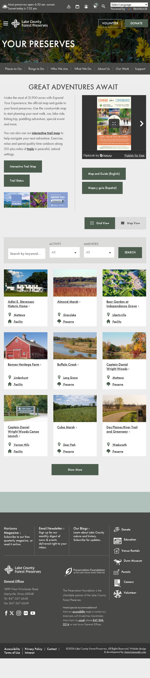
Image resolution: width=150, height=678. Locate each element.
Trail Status (17, 180)
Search (130, 252)
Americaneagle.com (135, 652)
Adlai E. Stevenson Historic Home (21, 303)
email (82, 620)
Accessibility (12, 649)
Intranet (29, 652)
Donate (136, 23)
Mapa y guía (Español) (102, 188)
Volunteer (110, 23)
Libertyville (119, 315)
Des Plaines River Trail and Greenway (122, 429)
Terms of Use (12, 652)
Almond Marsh (67, 301)
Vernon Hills (21, 445)
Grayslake (69, 315)
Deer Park (69, 445)
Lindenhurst (20, 377)
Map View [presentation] (133, 223)
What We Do (82, 69)
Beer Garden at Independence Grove (121, 303)
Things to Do (36, 69)
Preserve (68, 321)
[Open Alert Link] (69, 6)
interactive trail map (46, 133)
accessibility (78, 611)
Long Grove (70, 377)
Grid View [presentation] (102, 223)
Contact (52, 649)
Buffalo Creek (67, 364)
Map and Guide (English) (104, 174)
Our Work (122, 69)
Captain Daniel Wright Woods (117, 366)
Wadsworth (119, 445)
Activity (55, 244)
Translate (140, 9)
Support (140, 69)
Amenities (91, 244)
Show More (75, 469)
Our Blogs (80, 528)
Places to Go (13, 69)
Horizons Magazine (11, 530)
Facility (18, 321)
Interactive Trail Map (23, 166)
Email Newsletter (50, 528)
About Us (104, 69)
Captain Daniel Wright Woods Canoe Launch (23, 431)
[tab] (99, 223)
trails (30, 149)
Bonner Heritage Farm (23, 364)
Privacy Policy (33, 649)
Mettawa (19, 315)
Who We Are (59, 69)
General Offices (14, 581)
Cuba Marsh (66, 427)
